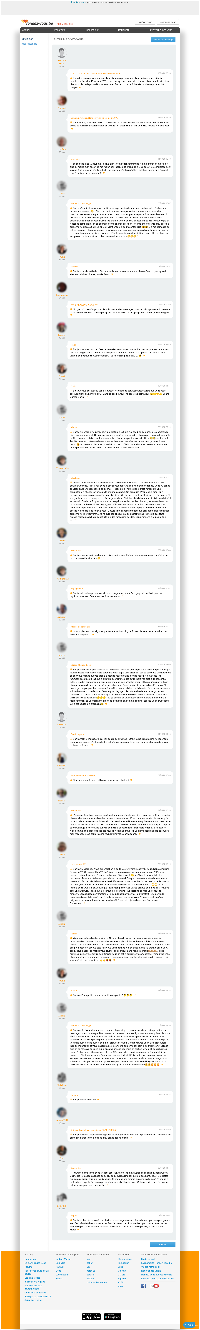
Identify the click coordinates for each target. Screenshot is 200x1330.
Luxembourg (62, 1274)
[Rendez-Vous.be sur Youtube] (154, 1287)
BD (88, 1266)
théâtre (90, 1278)
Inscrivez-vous (78, 2)
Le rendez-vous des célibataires (157, 1278)
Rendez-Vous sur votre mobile (156, 1274)
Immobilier (123, 1262)
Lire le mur (27, 38)
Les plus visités (32, 1277)
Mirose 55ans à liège (81, 203)
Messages (59, 30)
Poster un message (163, 39)
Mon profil (124, 30)
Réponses (75, 1215)
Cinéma (122, 1270)
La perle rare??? (78, 864)
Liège (58, 1270)
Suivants (163, 1244)
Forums (28, 1266)
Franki (62, 256)
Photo (73, 385)
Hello (73, 344)
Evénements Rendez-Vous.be (156, 1262)
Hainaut (59, 1266)
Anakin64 (62, 724)
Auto (120, 1286)
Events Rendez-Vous (161, 30)
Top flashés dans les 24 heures (37, 1272)
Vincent (62, 107)
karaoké (91, 1270)
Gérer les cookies (34, 1300)
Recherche (92, 30)
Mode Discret (148, 1258)
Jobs (120, 1266)
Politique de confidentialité (38, 1296)
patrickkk (61, 1205)
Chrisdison (62, 1085)
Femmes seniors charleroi (83, 775)
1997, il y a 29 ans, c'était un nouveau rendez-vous (95, 73)
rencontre (75, 159)
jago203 (62, 149)
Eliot (62, 1158)
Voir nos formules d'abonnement (33, 1287)
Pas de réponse (78, 734)
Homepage (30, 1258)
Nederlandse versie (151, 1270)
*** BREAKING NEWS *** (85, 304)
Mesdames (76, 477)
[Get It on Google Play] (112, 1318)
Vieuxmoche (62, 467)
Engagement (77, 588)
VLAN (121, 1282)
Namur (59, 1278)
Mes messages (29, 43)
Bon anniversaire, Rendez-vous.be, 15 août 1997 (94, 117)
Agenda (122, 1278)
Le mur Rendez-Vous (35, 1262)
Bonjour (75, 1094)
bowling (90, 1274)
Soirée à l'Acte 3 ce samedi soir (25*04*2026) (93, 1129)
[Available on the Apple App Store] (92, 1318)
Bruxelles (60, 1262)
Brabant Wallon (63, 1258)
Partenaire (62, 616)
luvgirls (61, 334)
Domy (62, 854)
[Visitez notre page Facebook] (144, 1287)
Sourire (74, 266)
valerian (62, 540)
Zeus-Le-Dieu (62, 62)
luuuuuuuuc (62, 294)
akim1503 (62, 765)
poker (89, 1262)
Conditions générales (35, 1292)
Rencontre (76, 550)
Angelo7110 (62, 1120)
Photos (74, 990)
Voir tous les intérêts (97, 1282)
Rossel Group (125, 1258)
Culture (121, 1274)
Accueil (26, 30)
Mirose (61, 193)
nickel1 (61, 800)
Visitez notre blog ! (150, 1266)
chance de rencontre (80, 626)
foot (88, 1258)
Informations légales (35, 1281)
